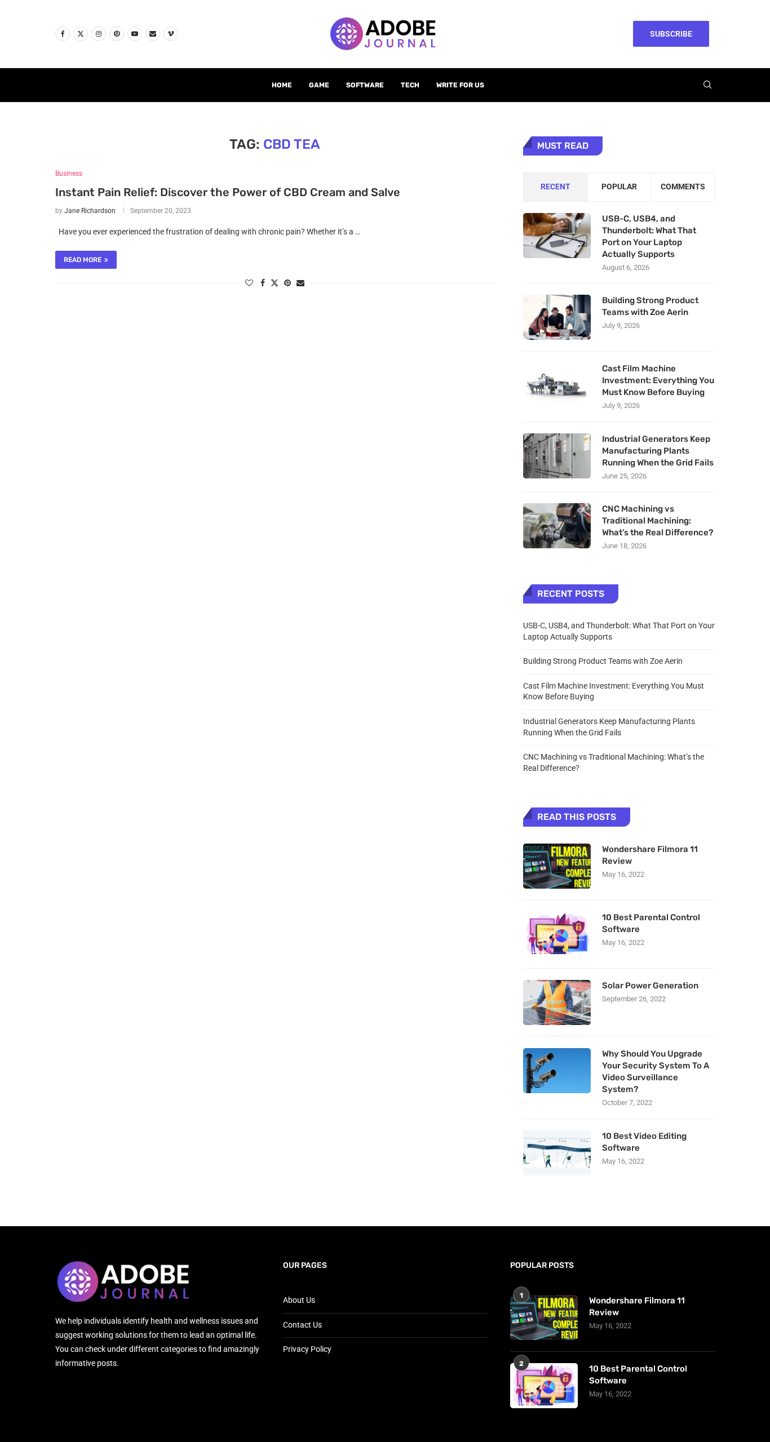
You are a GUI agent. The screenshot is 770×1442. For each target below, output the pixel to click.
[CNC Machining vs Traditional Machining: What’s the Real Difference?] (557, 525)
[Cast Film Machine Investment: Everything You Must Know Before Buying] (557, 385)
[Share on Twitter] (274, 282)
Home (282, 85)
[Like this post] (249, 282)
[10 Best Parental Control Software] (557, 934)
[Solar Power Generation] (557, 1002)
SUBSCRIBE (671, 33)
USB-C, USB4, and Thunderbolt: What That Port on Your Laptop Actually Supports (649, 236)
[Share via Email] (300, 282)
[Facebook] (62, 33)
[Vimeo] (170, 33)
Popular (619, 186)
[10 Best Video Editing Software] (557, 1152)
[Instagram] (98, 33)
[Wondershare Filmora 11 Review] (557, 866)
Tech (410, 85)
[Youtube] (134, 33)
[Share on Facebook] (262, 282)
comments (683, 186)
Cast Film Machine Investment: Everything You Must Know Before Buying (658, 380)
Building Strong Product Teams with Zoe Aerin (650, 306)
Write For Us (460, 85)
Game (319, 85)
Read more (82, 260)
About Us (299, 1300)
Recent (555, 186)
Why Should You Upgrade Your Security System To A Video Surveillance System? (655, 1071)
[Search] (707, 85)
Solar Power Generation (651, 985)
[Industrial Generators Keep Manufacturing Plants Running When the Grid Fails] (557, 455)
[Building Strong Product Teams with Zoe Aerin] (557, 317)
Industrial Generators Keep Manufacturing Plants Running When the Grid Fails (658, 451)
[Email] (152, 33)
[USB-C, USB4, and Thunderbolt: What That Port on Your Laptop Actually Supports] (557, 235)
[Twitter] (80, 33)
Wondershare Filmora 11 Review (650, 855)
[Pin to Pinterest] (287, 282)
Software (365, 85)
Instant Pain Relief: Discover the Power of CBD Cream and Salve (227, 192)
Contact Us (302, 1324)
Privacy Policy (307, 1349)
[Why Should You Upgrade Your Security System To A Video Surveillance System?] (557, 1070)
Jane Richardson (90, 211)
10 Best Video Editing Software (644, 1142)
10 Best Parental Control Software (651, 923)
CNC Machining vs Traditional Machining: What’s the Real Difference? (657, 521)
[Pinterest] (116, 33)
